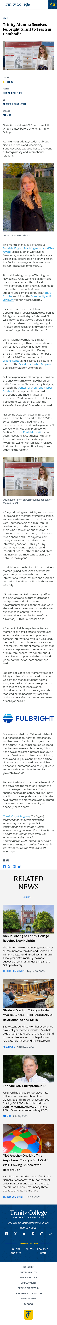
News (5, 18)
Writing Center (11, 360)
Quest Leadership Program (35, 364)
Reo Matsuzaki (32, 432)
